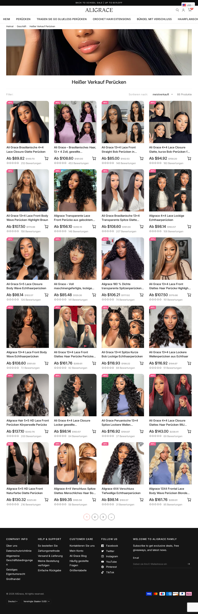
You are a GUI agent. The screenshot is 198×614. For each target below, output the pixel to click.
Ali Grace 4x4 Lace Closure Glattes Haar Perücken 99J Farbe (167, 423)
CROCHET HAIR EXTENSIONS (112, 19)
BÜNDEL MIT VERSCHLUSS (154, 19)
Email (136, 557)
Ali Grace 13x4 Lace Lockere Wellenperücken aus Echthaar (168, 354)
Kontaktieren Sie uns (82, 545)
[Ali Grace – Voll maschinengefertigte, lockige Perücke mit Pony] (75, 258)
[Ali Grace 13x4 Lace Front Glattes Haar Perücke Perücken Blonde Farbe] (75, 327)
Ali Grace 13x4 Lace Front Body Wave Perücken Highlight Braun (27, 217)
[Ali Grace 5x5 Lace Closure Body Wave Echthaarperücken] (27, 258)
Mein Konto (76, 550)
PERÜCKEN (23, 19)
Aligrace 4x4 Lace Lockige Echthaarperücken (166, 217)
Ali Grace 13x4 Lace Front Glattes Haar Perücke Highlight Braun (169, 286)
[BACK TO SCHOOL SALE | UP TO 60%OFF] (99, 2)
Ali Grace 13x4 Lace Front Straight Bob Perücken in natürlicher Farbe (119, 150)
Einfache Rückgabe (49, 570)
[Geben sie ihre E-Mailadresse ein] (189, 564)
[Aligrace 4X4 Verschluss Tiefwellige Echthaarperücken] (123, 463)
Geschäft (21, 26)
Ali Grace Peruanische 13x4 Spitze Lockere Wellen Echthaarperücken (120, 423)
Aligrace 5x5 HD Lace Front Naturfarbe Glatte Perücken (24, 490)
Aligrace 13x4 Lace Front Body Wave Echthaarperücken (26, 354)
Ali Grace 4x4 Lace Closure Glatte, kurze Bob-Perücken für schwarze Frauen (169, 150)
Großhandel (13, 579)
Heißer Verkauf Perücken (42, 26)
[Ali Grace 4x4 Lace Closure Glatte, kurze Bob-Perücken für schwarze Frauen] (170, 122)
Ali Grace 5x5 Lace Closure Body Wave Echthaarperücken (26, 286)
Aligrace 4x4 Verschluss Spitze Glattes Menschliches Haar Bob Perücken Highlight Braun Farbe (75, 491)
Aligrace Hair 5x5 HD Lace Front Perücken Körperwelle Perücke (27, 422)
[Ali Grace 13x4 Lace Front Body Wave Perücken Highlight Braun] (27, 190)
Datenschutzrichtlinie (19, 550)
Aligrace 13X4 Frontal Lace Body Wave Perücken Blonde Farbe (168, 491)
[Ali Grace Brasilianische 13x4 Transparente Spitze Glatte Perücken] (123, 190)
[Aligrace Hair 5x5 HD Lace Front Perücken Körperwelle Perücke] (27, 395)
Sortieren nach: (138, 94)
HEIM (6, 19)
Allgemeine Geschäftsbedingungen (19, 560)
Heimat (10, 26)
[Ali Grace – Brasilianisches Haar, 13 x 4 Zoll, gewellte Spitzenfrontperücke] (75, 122)
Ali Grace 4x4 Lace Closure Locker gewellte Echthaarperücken (72, 423)
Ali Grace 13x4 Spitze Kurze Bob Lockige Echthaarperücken (122, 354)
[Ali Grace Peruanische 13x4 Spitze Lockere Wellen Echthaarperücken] (123, 395)
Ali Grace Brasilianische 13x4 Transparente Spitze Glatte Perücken (121, 218)
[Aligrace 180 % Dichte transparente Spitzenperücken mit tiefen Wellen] (123, 258)
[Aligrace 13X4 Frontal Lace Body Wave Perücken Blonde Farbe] (170, 463)
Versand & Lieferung (50, 555)
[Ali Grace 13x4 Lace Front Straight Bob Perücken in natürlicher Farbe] (123, 122)
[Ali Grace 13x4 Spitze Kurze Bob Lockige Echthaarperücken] (123, 327)
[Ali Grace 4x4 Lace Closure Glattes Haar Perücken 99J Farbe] (170, 395)
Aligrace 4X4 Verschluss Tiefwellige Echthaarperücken (121, 490)
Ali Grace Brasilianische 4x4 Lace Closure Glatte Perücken (25, 149)
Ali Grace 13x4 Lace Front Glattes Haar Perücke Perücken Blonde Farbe (74, 354)
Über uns (11, 545)
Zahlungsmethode (49, 550)
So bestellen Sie (48, 545)
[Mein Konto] (183, 10)
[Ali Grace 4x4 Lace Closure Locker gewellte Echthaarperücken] (75, 395)
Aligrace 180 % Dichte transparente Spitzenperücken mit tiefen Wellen (122, 286)
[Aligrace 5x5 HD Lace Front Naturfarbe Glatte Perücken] (27, 463)
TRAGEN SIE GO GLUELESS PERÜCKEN (62, 19)
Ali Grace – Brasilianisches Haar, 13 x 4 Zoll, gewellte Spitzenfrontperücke (75, 150)
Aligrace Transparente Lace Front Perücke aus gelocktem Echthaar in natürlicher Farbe (73, 218)
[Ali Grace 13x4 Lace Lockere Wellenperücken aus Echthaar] (170, 327)
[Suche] (177, 10)
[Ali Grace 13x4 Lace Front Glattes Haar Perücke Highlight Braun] (170, 258)
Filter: (9, 94)
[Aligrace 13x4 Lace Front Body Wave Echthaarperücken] (27, 327)
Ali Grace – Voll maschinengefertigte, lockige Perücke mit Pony (73, 286)
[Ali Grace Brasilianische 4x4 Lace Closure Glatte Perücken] (27, 122)
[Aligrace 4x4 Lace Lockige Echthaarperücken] (170, 190)
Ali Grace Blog (78, 555)
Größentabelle (78, 570)
